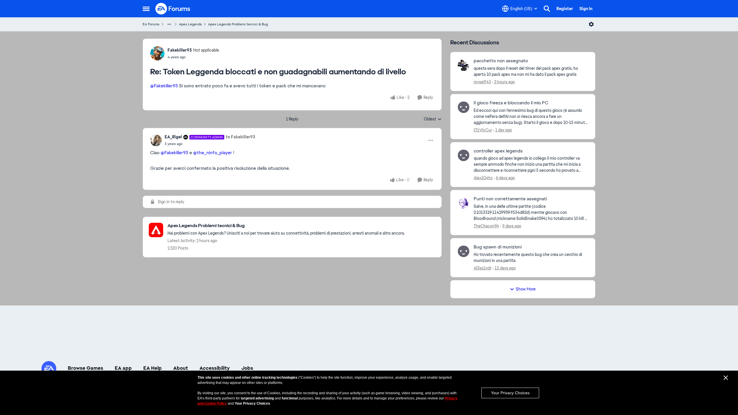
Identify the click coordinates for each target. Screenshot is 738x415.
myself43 (482, 81)
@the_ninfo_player (212, 153)
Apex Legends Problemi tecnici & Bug (238, 24)
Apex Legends (190, 24)
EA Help (152, 368)
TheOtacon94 (486, 226)
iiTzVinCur (483, 130)
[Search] (546, 8)
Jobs (247, 368)
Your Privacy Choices (510, 393)
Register (564, 8)
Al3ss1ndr (483, 268)
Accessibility (214, 368)
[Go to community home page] (173, 8)
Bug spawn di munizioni (498, 247)
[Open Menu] (591, 24)
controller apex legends (498, 151)
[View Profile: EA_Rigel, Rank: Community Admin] (156, 140)
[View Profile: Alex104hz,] (463, 155)
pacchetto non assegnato (501, 61)
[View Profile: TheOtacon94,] (463, 203)
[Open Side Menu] (146, 8)
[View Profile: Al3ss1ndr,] (463, 251)
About (180, 368)
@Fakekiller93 (164, 86)
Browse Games (85, 368)
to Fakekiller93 (240, 136)
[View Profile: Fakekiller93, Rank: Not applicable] (157, 53)
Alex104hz (483, 177)
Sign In (585, 8)
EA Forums (151, 24)
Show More (526, 289)
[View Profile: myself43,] (463, 65)
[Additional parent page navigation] (169, 24)
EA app (123, 368)
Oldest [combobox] (433, 119)
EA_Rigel (173, 136)
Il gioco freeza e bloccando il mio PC (511, 103)
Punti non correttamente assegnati (510, 199)
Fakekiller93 (179, 50)
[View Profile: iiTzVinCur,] (463, 107)
